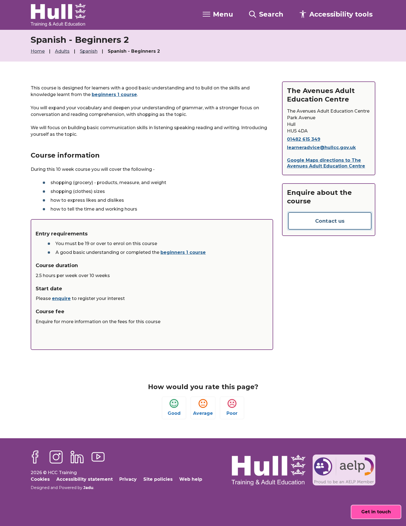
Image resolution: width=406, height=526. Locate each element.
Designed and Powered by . (62, 487)
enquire (61, 298)
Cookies (40, 479)
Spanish (89, 51)
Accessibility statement (84, 479)
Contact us (329, 221)
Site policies (158, 479)
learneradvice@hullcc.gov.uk (321, 147)
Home (38, 51)
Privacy (128, 479)
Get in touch (376, 511)
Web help (190, 479)
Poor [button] (232, 413)
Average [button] (203, 413)
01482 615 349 (303, 139)
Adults (63, 51)
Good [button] (174, 413)
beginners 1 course (114, 94)
